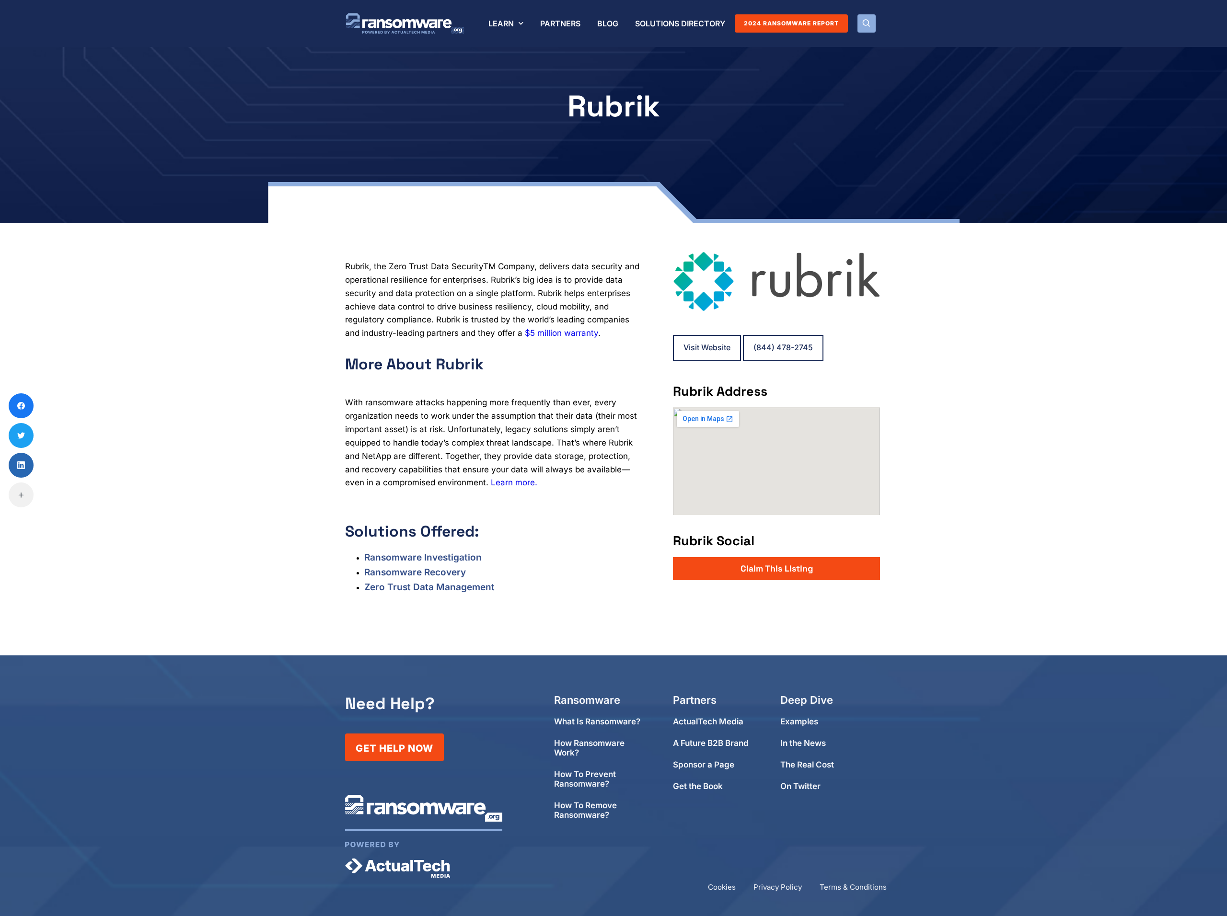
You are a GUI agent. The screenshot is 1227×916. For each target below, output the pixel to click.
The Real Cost (807, 764)
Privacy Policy (777, 887)
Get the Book (698, 786)
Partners (560, 23)
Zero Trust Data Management (429, 587)
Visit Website (706, 347)
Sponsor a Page (703, 764)
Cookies (722, 887)
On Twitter (800, 786)
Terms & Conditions (853, 887)
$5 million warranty (561, 333)
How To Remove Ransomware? (585, 810)
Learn (501, 23)
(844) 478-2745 (783, 347)
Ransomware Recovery (415, 572)
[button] (866, 23)
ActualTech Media (708, 721)
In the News (803, 743)
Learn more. (514, 482)
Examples (799, 721)
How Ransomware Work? (589, 748)
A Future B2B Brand (711, 743)
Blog (607, 23)
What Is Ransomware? (597, 721)
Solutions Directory (680, 23)
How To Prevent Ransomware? (585, 779)
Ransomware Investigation (423, 557)
